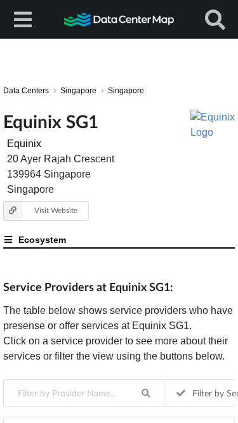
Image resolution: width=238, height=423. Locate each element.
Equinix (24, 143)
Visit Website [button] (55, 210)
